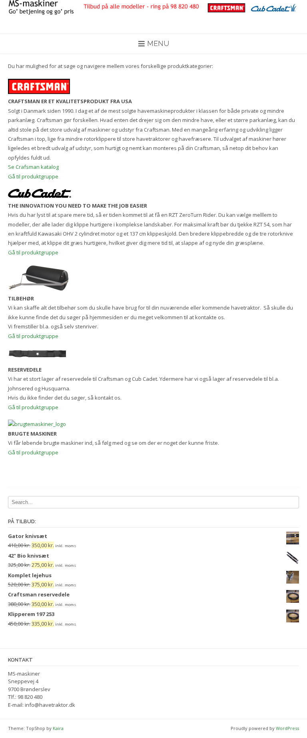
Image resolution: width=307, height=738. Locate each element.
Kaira (58, 728)
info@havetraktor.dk (50, 704)
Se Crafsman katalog (33, 166)
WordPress (287, 728)
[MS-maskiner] (153, 7)
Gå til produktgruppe (33, 176)
